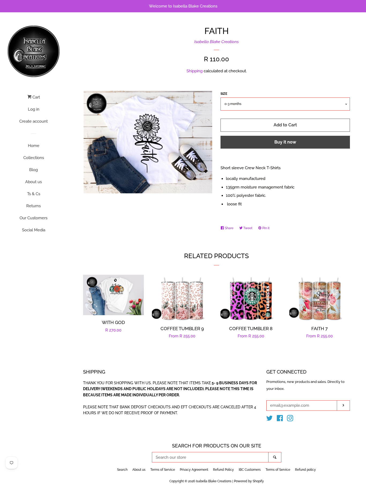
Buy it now (285, 142)
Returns (33, 206)
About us (33, 181)
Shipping (194, 71)
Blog (33, 169)
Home (33, 145)
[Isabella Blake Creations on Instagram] (290, 419)
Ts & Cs (33, 193)
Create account (33, 121)
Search (122, 470)
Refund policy (305, 470)
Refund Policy (223, 470)
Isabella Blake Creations (216, 41)
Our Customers (33, 218)
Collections (33, 157)
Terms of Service (162, 470)
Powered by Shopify (249, 481)
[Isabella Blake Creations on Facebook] (280, 419)
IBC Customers (250, 470)
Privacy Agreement (194, 470)
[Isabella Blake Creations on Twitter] (269, 419)
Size (224, 94)
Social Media (33, 230)
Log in (33, 109)
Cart (35, 97)
